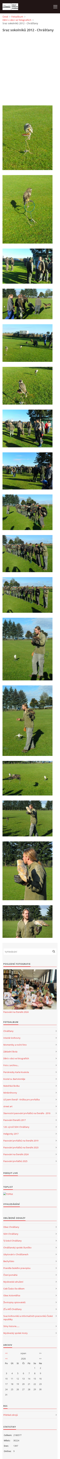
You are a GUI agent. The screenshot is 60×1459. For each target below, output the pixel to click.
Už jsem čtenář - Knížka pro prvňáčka (21, 1099)
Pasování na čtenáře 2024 (15, 1011)
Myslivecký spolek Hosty (15, 1333)
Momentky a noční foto (15, 1044)
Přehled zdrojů (10, 1414)
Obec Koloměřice (11, 1295)
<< (6, 1353)
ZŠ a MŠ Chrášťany (12, 1309)
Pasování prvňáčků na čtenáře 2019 (20, 1140)
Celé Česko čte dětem (13, 1288)
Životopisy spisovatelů (14, 1302)
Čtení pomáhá (10, 1274)
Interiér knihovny (11, 1037)
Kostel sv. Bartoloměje (14, 1078)
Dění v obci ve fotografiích (16, 20)
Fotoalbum (17, 16)
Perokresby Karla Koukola (16, 1072)
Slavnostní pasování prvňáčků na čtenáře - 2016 (26, 1113)
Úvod (5, 16)
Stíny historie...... (11, 1326)
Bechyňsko (8, 1261)
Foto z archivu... (11, 1065)
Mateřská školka (11, 1085)
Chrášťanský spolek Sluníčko (17, 1247)
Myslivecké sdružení (13, 1281)
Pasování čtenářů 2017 (14, 1120)
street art (7, 1106)
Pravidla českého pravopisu (16, 1268)
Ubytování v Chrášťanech (15, 1254)
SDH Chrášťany (10, 1233)
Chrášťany (8, 1031)
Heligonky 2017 (10, 1133)
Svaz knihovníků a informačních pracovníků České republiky (28, 1318)
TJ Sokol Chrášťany (12, 1240)
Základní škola (10, 1051)
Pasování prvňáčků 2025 (15, 1161)
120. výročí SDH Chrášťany (16, 1126)
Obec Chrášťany (11, 1226)
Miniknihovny (10, 1092)
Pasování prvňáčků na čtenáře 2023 (20, 1147)
